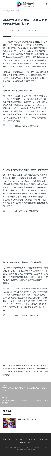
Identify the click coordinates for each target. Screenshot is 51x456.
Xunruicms (30, 450)
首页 (7, 10)
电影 (46, 439)
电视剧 (23, 442)
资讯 (10, 439)
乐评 (30, 439)
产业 (12, 10)
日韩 (25, 439)
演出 (41, 439)
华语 (15, 439)
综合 (29, 442)
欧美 (20, 439)
